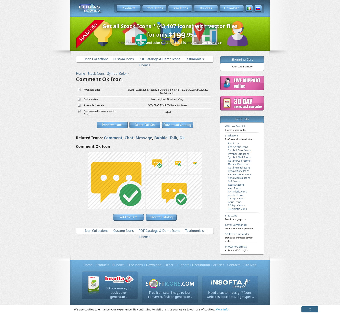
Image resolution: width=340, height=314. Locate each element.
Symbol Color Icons (239, 150)
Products (128, 8)
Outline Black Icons (239, 167)
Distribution (201, 265)
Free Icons (180, 8)
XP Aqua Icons (236, 198)
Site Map (250, 265)
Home (87, 265)
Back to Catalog (161, 217)
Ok (182, 137)
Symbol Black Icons (239, 157)
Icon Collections (96, 59)
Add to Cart (128, 217)
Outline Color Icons (239, 160)
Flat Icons (233, 143)
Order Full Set (145, 124)
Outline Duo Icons (238, 164)
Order (169, 265)
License (144, 65)
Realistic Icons (236, 184)
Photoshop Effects (236, 248)
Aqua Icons (234, 202)
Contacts (233, 265)
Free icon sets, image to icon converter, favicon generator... (170, 294)
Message (144, 137)
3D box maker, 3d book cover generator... (118, 292)
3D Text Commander (239, 237)
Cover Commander (239, 226)
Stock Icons (154, 8)
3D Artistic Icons (237, 209)
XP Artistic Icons (237, 191)
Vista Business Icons (239, 174)
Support (183, 265)
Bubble (160, 137)
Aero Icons (234, 188)
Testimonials (194, 59)
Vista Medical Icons (239, 178)
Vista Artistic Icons (238, 171)
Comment (113, 137)
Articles (218, 265)
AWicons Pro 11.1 (235, 127)
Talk (173, 137)
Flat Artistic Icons (238, 147)
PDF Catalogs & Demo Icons (159, 59)
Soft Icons (234, 181)
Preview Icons (112, 124)
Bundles (206, 8)
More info (222, 309)
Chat (129, 137)
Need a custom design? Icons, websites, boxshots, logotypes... (230, 294)
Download (231, 8)
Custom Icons (123, 59)
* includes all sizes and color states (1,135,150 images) (170, 43)
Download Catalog (177, 124)
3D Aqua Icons (236, 205)
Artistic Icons (235, 195)
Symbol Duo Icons (238, 154)
